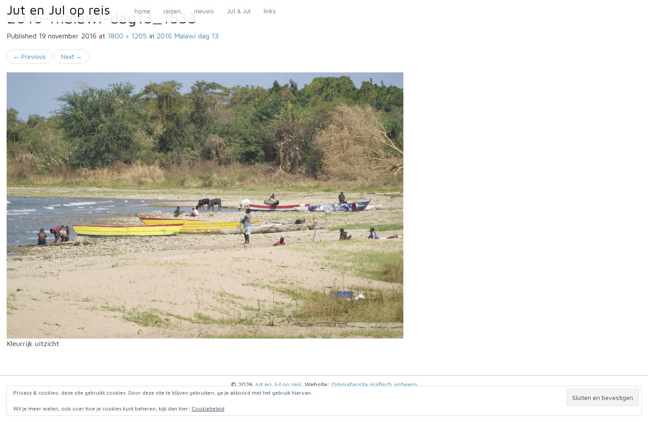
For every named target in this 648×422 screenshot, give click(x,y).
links (270, 11)
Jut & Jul (238, 11)
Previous (29, 56)
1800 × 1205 (127, 36)
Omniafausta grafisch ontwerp (374, 384)
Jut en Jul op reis (58, 9)
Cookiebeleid (208, 408)
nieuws (204, 11)
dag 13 (187, 36)
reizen (172, 11)
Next (71, 56)
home (142, 11)
